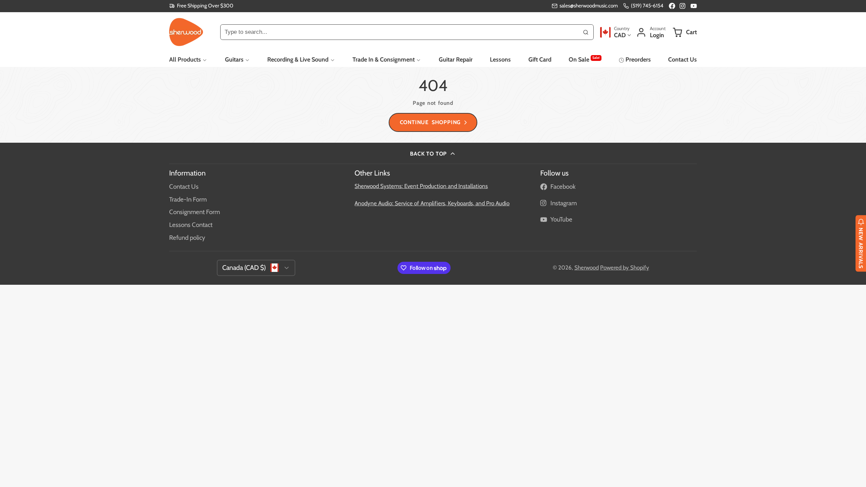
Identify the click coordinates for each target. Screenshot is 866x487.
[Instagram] (683, 6)
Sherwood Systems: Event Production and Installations (421, 186)
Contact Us (682, 59)
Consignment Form (194, 212)
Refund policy (187, 237)
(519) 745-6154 (647, 5)
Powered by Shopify (624, 267)
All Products (185, 59)
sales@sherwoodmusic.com (589, 5)
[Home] (186, 32)
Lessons (500, 59)
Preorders (638, 59)
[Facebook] (672, 6)
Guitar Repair (456, 59)
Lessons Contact (190, 225)
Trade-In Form (188, 199)
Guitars (234, 59)
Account (651, 32)
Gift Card (539, 59)
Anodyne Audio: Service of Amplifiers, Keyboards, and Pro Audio (432, 203)
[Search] (585, 32)
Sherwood (586, 267)
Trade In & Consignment (383, 59)
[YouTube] (693, 6)
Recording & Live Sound (297, 59)
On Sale (584, 59)
